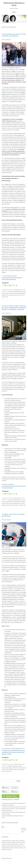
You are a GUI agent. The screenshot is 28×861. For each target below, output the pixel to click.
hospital (11, 293)
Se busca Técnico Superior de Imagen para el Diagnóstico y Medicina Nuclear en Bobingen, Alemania (14, 307)
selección (17, 295)
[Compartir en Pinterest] (12, 285)
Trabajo (7, 505)
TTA (22, 295)
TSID (21, 289)
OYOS (20, 844)
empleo (16, 498)
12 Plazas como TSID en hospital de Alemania (13, 515)
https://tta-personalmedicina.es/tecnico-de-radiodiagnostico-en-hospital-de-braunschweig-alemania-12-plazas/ (13, 752)
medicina (24, 767)
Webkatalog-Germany (7, 849)
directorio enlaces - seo (20, 847)
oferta (7, 503)
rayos (8, 295)
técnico (23, 503)
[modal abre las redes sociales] (16, 285)
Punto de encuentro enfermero (14, 842)
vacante (16, 505)
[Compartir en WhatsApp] (7, 285)
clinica (20, 291)
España (6, 293)
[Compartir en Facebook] (2, 285)
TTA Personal (5, 344)
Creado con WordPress (7, 858)
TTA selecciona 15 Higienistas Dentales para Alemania (14, 806)
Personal (15, 293)
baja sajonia (19, 766)
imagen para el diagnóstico (14, 501)
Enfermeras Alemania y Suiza (14, 4)
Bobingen (18, 499)
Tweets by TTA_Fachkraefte (23, 829)
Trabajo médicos (15, 840)
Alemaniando (15, 844)
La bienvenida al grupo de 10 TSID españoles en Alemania (14, 35)
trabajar (3, 505)
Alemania (10, 291)
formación (15, 767)
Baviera (14, 499)
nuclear (3, 769)
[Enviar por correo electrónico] (14, 285)
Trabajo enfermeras (6, 840)
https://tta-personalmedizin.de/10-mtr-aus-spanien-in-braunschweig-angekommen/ (12, 277)
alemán (9, 766)
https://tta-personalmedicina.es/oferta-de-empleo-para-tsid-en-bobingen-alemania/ (14, 485)
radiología (4, 295)
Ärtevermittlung (18, 845)
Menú (14, 12)
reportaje (12, 295)
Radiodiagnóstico (21, 293)
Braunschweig (15, 291)
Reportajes (16, 289)
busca (22, 499)
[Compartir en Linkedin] (10, 285)
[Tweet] (5, 285)
